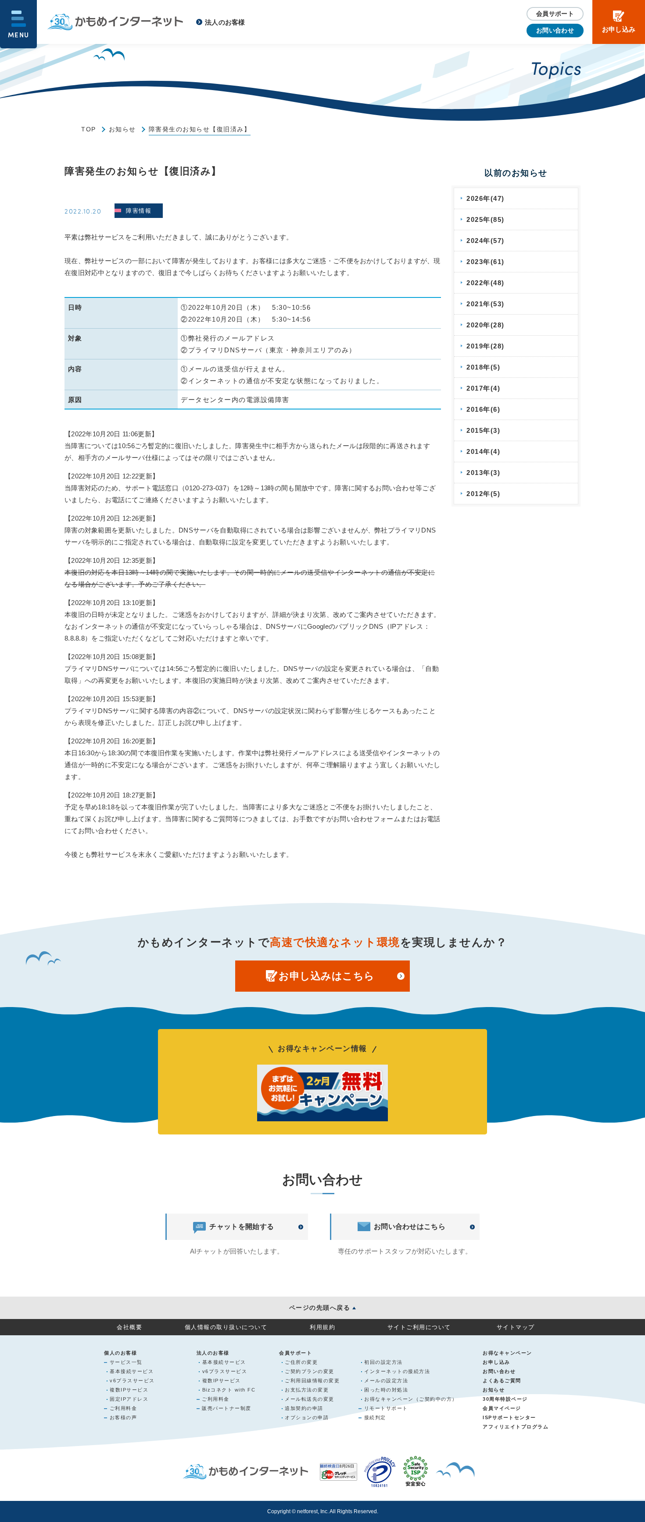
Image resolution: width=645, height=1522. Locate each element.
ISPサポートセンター (509, 1417)
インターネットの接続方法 (397, 1371)
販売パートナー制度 (226, 1408)
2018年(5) (483, 367)
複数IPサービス (129, 1389)
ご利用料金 (123, 1408)
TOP (88, 129)
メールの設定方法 (386, 1380)
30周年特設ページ (505, 1399)
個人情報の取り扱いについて (226, 1327)
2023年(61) (485, 261)
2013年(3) (483, 472)
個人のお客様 (120, 1352)
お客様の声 (123, 1417)
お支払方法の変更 (307, 1389)
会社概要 (129, 1327)
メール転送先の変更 (309, 1399)
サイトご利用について (419, 1327)
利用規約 (322, 1327)
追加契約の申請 (304, 1408)
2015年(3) (483, 430)
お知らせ (122, 129)
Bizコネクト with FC (229, 1389)
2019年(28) (485, 346)
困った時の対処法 (386, 1389)
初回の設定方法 (383, 1362)
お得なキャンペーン (507, 1352)
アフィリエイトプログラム (515, 1426)
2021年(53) (485, 304)
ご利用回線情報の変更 (312, 1380)
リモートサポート (386, 1408)
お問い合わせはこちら (409, 1226)
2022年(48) (485, 282)
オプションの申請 (307, 1417)
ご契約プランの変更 (309, 1371)
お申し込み (496, 1362)
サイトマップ (516, 1327)
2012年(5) (483, 493)
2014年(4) (483, 451)
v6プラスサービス (132, 1380)
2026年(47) (485, 198)
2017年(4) (483, 388)
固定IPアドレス (129, 1399)
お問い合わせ (555, 30)
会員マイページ (502, 1408)
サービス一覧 (126, 1362)
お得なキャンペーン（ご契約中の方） (411, 1399)
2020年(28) (485, 325)
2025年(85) (485, 219)
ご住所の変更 (301, 1362)
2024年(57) (485, 240)
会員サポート (555, 13)
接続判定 (375, 1417)
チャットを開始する (241, 1226)
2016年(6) (483, 409)
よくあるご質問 (502, 1380)
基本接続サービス (132, 1371)
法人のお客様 (225, 22)
